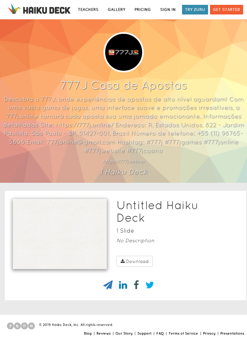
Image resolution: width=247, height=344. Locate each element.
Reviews (103, 333)
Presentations (232, 333)
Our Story (124, 333)
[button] (48, 261)
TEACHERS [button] (88, 9)
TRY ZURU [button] (195, 9)
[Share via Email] (105, 285)
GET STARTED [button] (226, 9)
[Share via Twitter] (146, 285)
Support (144, 333)
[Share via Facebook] (133, 285)
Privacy (209, 333)
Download (137, 261)
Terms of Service (183, 333)
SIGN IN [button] (168, 9)
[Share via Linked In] (120, 285)
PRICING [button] (142, 9)
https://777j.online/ (124, 161)
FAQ (160, 333)
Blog (88, 333)
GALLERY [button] (116, 9)
